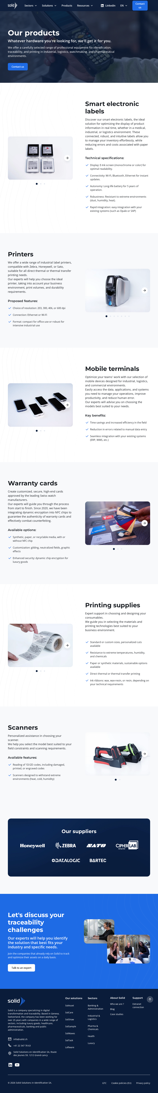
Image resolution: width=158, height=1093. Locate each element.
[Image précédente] (13, 158)
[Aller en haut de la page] (150, 999)
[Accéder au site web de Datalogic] (66, 860)
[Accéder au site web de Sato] (96, 846)
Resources (83, 5)
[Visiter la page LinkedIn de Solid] (10, 1064)
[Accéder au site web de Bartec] (98, 860)
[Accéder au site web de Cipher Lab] (127, 846)
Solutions (47, 5)
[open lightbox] (40, 158)
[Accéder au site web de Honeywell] (32, 846)
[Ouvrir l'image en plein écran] (40, 645)
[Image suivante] (67, 158)
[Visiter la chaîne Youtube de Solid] (17, 1064)
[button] (31, 5)
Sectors (29, 5)
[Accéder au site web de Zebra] (65, 846)
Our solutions (73, 998)
